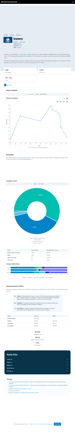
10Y (60, 101)
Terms (37, 424)
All (57, 101)
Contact (41, 424)
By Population (31, 94)
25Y (64, 101)
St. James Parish (21, 42)
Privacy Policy (32, 424)
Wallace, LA (9, 365)
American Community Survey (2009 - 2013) (19, 388)
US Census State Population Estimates (18, 381)
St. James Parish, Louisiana (24, 54)
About (45, 424)
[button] (72, 2)
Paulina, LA (9, 362)
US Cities (6, 35)
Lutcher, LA (9, 359)
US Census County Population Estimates (18, 385)
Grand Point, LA (10, 368)
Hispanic (35, 183)
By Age (37, 94)
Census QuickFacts (13, 390)
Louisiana (12, 35)
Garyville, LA (10, 371)
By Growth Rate (43, 94)
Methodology (49, 424)
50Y (67, 101)
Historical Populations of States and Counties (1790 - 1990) (23, 392)
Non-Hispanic (41, 183)
